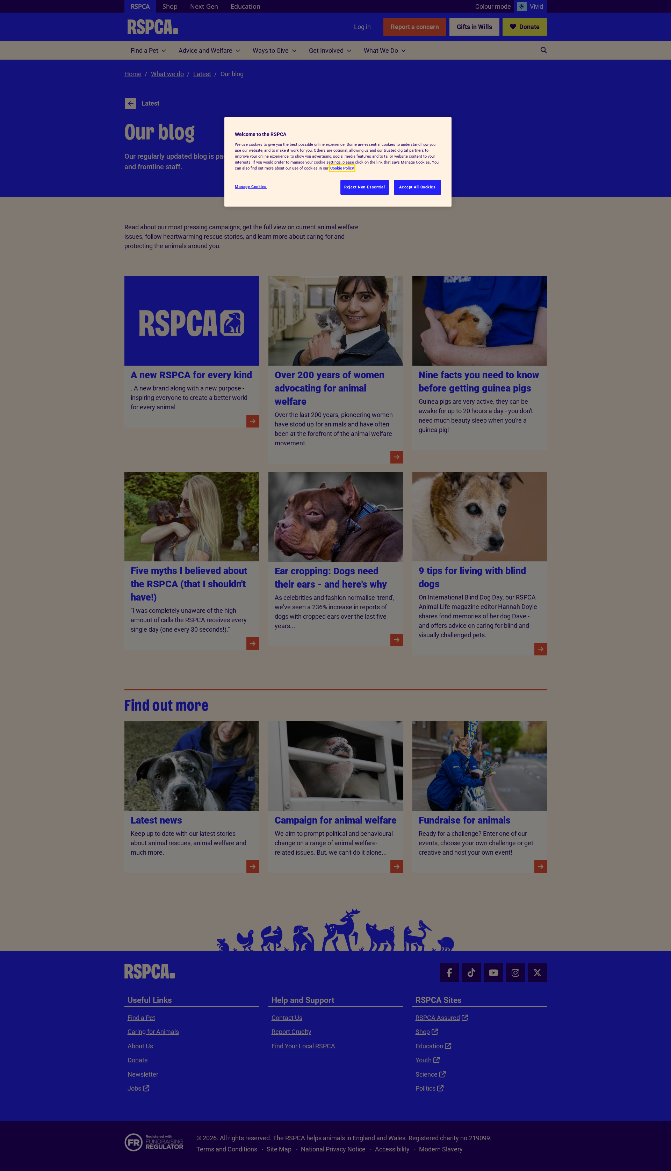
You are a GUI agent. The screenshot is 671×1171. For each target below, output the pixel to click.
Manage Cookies (251, 186)
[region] (338, 162)
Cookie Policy (342, 168)
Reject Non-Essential (364, 187)
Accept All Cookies (417, 187)
